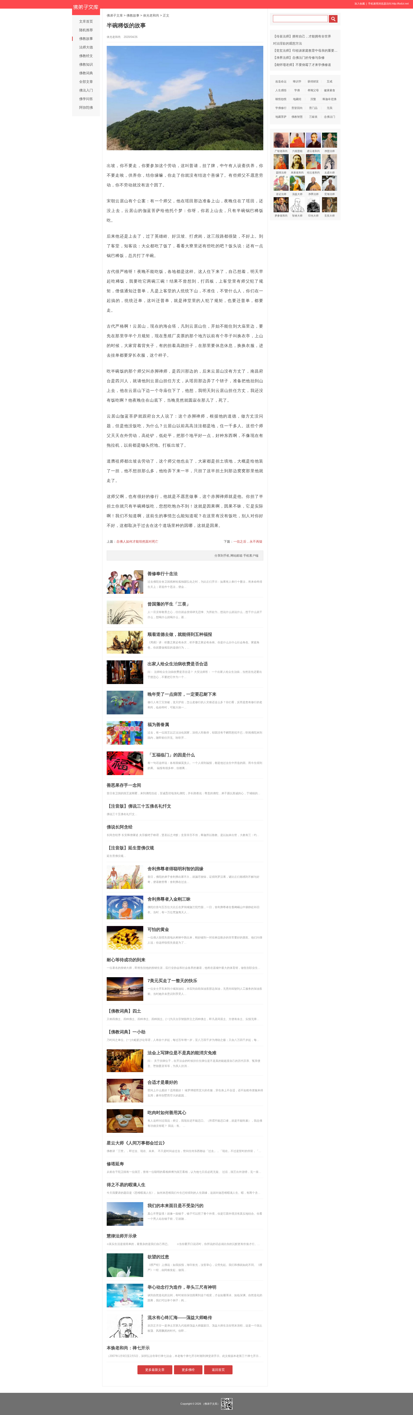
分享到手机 (222, 555)
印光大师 (313, 215)
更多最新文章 (155, 1370)
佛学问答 (86, 99)
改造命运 (281, 81)
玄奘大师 (329, 215)
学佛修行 (281, 108)
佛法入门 (86, 90)
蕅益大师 (297, 194)
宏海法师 (329, 194)
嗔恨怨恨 (281, 99)
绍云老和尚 (313, 172)
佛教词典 (86, 73)
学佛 (297, 90)
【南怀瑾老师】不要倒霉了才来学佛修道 (302, 65)
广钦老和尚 (281, 151)
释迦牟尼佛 (329, 99)
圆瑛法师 (281, 172)
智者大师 (297, 215)
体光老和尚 (151, 15)
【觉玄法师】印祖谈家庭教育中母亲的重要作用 (307, 50)
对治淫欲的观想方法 (287, 43)
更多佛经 (188, 1370)
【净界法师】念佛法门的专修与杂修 (299, 57)
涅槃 (313, 99)
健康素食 (329, 90)
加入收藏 (359, 3)
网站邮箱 (236, 555)
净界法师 (313, 194)
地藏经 (297, 99)
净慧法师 (329, 151)
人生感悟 (281, 90)
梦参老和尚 (281, 215)
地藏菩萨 (281, 116)
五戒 (329, 81)
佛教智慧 (297, 116)
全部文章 (86, 82)
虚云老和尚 (313, 151)
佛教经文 (86, 56)
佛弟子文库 (115, 15)
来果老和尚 (297, 172)
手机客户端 (250, 555)
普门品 (313, 108)
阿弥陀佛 (86, 107)
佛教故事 (86, 38)
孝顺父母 (313, 90)
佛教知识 (86, 64)
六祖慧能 (297, 151)
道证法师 (281, 194)
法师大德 (86, 47)
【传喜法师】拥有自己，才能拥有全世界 (302, 36)
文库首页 (86, 21)
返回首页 (218, 1370)
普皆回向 (297, 108)
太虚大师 (329, 172)
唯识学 (297, 81)
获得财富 (313, 81)
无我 (329, 108)
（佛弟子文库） (211, 1403)
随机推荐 (86, 30)
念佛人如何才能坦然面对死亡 (137, 541)
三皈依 (313, 116)
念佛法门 (329, 116)
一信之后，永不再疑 (247, 541)
